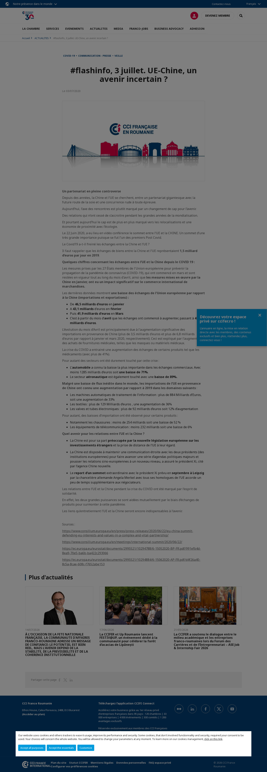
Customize (86, 748)
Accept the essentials (61, 748)
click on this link (213, 739)
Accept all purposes (31, 748)
